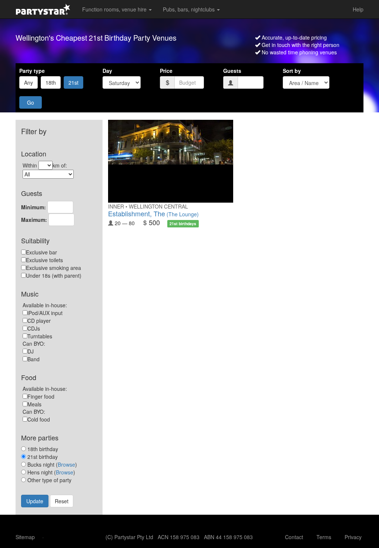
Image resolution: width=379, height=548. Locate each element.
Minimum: (33, 207)
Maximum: (34, 219)
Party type (32, 70)
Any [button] (28, 82)
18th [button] (51, 82)
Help (358, 9)
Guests (232, 70)
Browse (66, 464)
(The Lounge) (153, 214)
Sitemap (25, 537)
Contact (294, 537)
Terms (323, 537)
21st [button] (73, 82)
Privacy (353, 537)
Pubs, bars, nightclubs (189, 9)
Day (107, 70)
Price (166, 70)
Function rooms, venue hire (115, 9)
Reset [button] (61, 501)
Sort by (292, 70)
